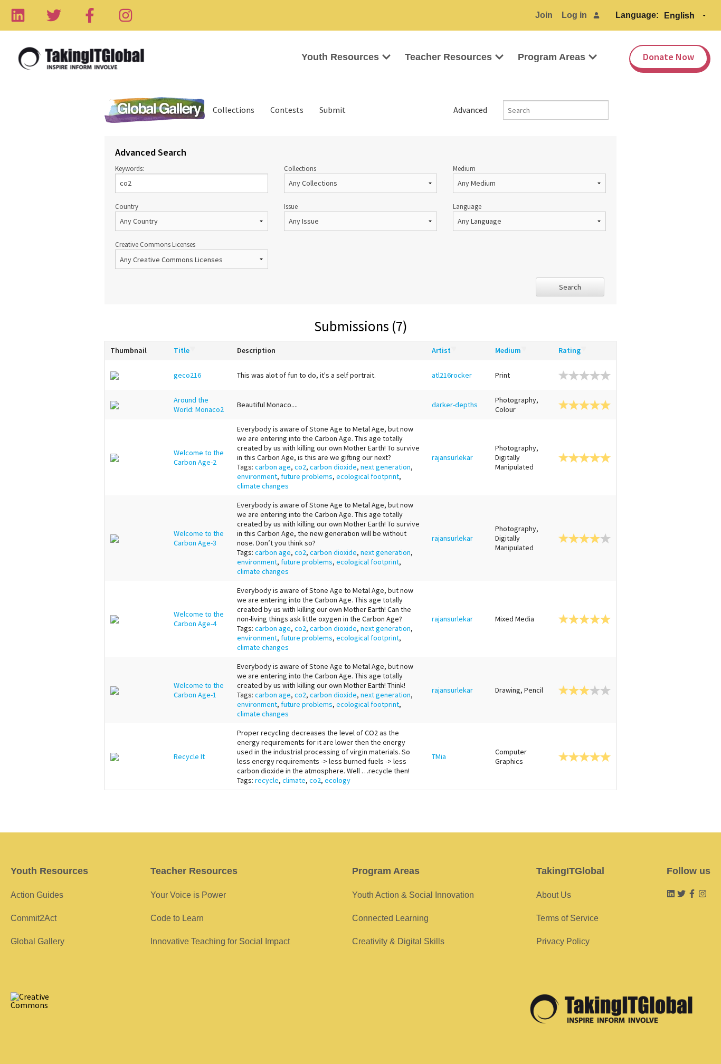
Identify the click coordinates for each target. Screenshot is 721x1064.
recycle (267, 780)
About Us (553, 894)
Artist (441, 350)
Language (467, 206)
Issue (291, 206)
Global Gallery (155, 110)
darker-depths (455, 404)
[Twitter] (53, 15)
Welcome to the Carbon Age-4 (199, 618)
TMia (439, 756)
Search (570, 287)
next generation (385, 467)
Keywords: (129, 168)
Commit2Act (33, 918)
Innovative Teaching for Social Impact (220, 941)
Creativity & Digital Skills (398, 941)
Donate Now (668, 57)
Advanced (470, 109)
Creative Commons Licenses (155, 244)
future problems (307, 476)
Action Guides (37, 894)
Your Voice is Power (188, 894)
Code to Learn (177, 918)
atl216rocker (452, 375)
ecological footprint (367, 476)
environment (257, 476)
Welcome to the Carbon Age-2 (199, 457)
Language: (637, 15)
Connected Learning (390, 918)
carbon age (273, 467)
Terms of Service (567, 918)
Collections (233, 109)
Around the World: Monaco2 (199, 404)
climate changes (263, 486)
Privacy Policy (563, 941)
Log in (574, 15)
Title (181, 350)
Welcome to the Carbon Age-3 (199, 538)
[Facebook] (89, 15)
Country (126, 206)
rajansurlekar (452, 457)
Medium (464, 168)
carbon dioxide (333, 467)
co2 (300, 467)
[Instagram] (125, 15)
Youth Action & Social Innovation (413, 894)
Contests (286, 109)
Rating (569, 350)
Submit (332, 109)
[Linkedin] (18, 15)
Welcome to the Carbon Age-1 (199, 689)
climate (294, 780)
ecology (337, 780)
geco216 (187, 375)
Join (544, 15)
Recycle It (189, 756)
